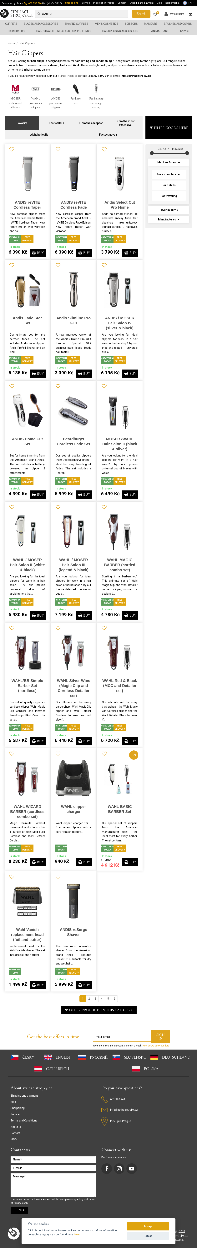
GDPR (14, 1139)
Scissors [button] (131, 23)
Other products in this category (100, 1010)
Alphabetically (39, 134)
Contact (122, 2)
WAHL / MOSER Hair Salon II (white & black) (27, 565)
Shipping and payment (142, 2)
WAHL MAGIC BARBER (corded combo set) (119, 565)
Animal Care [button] (160, 31)
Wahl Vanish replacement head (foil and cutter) (27, 934)
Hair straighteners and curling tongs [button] (63, 31)
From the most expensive (125, 123)
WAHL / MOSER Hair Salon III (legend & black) (73, 565)
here (76, 1234)
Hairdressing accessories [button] (120, 31)
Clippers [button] (11, 23)
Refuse (148, 1235)
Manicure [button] (150, 23)
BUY (40, 253)
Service (86, 2)
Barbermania (172, 2)
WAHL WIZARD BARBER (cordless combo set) (27, 811)
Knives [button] (184, 31)
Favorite (22, 123)
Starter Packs (66, 75)
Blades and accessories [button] (41, 23)
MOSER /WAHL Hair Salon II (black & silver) (119, 444)
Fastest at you (108, 134)
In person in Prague (103, 2)
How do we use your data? (156, 1045)
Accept (148, 1226)
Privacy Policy (75, 1199)
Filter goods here (171, 128)
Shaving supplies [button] (76, 23)
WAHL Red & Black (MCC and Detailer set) (119, 685)
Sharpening (71, 2)
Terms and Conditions (24, 1120)
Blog (159, 2)
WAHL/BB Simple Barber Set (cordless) (27, 685)
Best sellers (56, 123)
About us (16, 1126)
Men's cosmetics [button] (106, 23)
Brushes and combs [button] (178, 23)
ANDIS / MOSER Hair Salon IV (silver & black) (119, 323)
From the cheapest (91, 123)
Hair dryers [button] (16, 31)
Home (11, 43)
